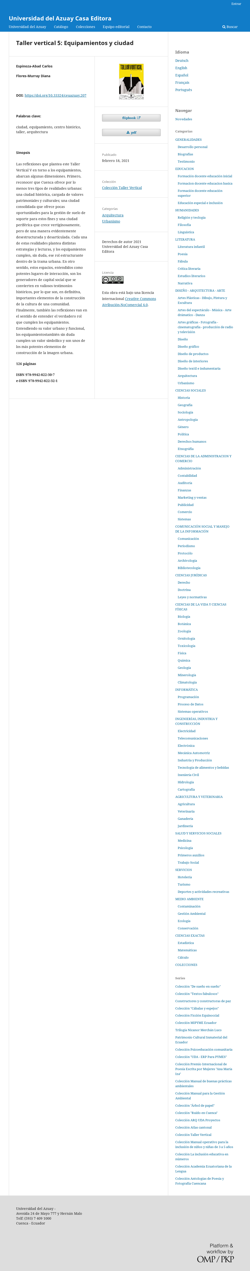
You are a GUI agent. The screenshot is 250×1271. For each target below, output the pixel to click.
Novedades (183, 119)
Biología (184, 616)
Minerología (187, 675)
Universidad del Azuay (27, 26)
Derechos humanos (192, 441)
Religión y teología (192, 217)
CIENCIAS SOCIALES (190, 390)
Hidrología (186, 782)
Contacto (144, 26)
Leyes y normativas (192, 597)
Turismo (184, 884)
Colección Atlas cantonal (193, 1127)
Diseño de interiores (193, 361)
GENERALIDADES (188, 139)
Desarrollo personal (193, 147)
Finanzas (184, 490)
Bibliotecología (189, 568)
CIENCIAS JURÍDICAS (191, 575)
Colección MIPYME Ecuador (196, 1022)
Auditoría (185, 483)
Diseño (183, 339)
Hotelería (185, 877)
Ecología (184, 921)
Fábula (183, 261)
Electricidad (187, 731)
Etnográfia (186, 449)
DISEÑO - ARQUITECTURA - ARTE (200, 290)
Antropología (188, 419)
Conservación (188, 928)
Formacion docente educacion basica (205, 183)
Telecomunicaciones (193, 738)
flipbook (129, 118)
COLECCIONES (186, 965)
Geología (184, 667)
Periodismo (186, 546)
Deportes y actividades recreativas (203, 891)
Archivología (187, 560)
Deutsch (181, 60)
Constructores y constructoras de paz (203, 1001)
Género (183, 427)
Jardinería (185, 826)
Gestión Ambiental (192, 913)
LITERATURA (185, 239)
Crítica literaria (189, 268)
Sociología (185, 412)
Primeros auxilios (191, 855)
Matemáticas (187, 950)
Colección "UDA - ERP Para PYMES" (201, 1057)
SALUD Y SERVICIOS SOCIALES (198, 833)
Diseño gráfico (188, 346)
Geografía (185, 405)
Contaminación (189, 906)
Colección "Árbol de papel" (195, 1105)
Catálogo (61, 26)
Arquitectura (113, 215)
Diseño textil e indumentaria (199, 368)
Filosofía (184, 225)
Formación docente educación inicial (205, 176)
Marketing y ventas (192, 497)
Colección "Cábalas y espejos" (197, 1008)
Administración (189, 468)
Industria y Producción (195, 760)
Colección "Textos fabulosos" (197, 993)
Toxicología (186, 646)
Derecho (184, 582)
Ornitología (186, 638)
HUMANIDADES (187, 210)
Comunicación (188, 538)
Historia (184, 397)
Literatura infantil (191, 246)
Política (183, 434)
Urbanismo (111, 221)
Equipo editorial (116, 26)
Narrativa (185, 283)
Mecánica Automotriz (194, 753)
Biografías (185, 154)
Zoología (184, 631)
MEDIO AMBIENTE (189, 899)
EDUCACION (184, 169)
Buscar (232, 26)
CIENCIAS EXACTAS (190, 935)
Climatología (187, 682)
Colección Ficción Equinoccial (197, 1015)
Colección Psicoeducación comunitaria (203, 1049)
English (181, 67)
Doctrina (184, 590)
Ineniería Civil (188, 775)
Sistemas (184, 519)
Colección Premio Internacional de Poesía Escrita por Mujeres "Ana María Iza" (203, 1069)
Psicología (185, 848)
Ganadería (185, 818)
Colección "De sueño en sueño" (198, 986)
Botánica (184, 624)
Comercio (185, 512)
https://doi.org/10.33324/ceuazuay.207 (55, 95)
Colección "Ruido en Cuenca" (196, 1113)
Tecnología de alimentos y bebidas (203, 767)
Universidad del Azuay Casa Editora (60, 18)
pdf (133, 132)
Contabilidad (187, 475)
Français (182, 82)
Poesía (183, 254)
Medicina (184, 840)
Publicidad (186, 505)
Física (182, 653)
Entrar (236, 3)
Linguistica (186, 232)
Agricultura (186, 804)
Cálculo (183, 957)
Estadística (186, 943)
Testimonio (186, 161)
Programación (188, 697)
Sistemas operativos (193, 711)
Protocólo (185, 553)
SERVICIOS (183, 870)
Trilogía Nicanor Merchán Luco (198, 1030)
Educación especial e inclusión (200, 203)
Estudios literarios (191, 276)
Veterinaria (186, 811)
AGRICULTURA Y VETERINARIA (199, 796)
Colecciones (85, 26)
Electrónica (186, 745)
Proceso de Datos (190, 704)
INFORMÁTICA (186, 689)
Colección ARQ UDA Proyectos (197, 1120)
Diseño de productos (193, 354)
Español (181, 75)
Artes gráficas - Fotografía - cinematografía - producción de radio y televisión (205, 327)
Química (184, 660)
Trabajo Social (188, 862)
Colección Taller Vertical (122, 187)
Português (183, 89)
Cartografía (186, 789)
